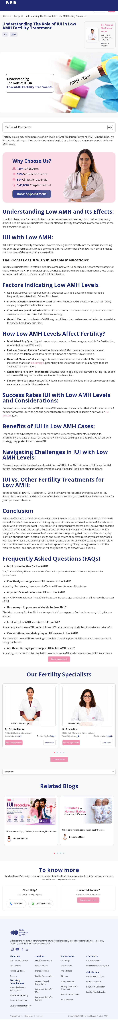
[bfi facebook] (15, 5)
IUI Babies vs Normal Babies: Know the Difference (83, 830)
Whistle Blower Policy (19, 995)
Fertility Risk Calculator (96, 992)
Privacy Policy (16, 1016)
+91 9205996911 (93, 960)
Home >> (8, 16)
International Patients (70, 994)
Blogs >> (19, 16)
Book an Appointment (59, 659)
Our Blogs (65, 960)
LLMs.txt (39, 1016)
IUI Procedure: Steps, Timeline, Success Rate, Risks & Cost (31, 831)
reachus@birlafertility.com (97, 965)
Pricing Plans (66, 971)
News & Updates (17, 971)
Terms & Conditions (18, 1000)
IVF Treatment (67, 999)
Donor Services (42, 971)
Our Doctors (15, 965)
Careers (13, 976)
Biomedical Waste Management (18, 988)
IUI (5, 34)
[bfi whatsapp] (27, 949)
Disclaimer (29, 1016)
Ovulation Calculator (95, 976)
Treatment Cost (67, 981)
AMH (14, 34)
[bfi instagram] (7, 5)
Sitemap (64, 976)
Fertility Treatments (43, 960)
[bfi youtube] (11, 5)
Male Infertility (41, 965)
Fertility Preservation (44, 976)
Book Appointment (32, 194)
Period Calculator (94, 981)
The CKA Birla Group (19, 960)
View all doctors (59, 759)
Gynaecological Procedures (42, 982)
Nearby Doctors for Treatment (69, 988)
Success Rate (66, 965)
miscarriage (37, 362)
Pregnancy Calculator (95, 986)
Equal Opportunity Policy (20, 1005)
